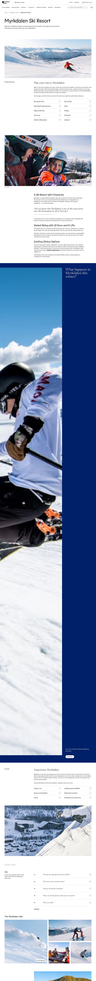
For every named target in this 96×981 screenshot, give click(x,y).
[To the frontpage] (6, 2)
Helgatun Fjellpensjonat (53, 250)
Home (6, 12)
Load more (36, 909)
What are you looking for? (77, 7)
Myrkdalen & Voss (19, 2)
